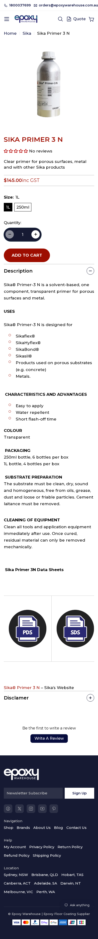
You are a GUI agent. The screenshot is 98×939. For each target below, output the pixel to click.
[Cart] (91, 19)
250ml (22, 207)
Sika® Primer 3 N (22, 687)
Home (10, 33)
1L (8, 207)
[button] (16, 151)
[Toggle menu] (7, 19)
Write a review (49, 738)
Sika (27, 33)
